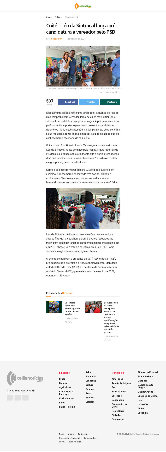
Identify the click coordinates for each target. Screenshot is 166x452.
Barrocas (117, 396)
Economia (90, 376)
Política (58, 17)
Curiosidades (66, 398)
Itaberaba (143, 404)
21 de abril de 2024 (76, 39)
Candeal (142, 380)
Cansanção (118, 400)
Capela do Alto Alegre (146, 386)
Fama (62, 402)
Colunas (89, 389)
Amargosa (117, 379)
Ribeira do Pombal (148, 372)
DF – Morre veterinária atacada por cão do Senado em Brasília (72, 308)
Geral (88, 393)
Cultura (89, 385)
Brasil (62, 379)
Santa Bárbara (145, 376)
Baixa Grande (119, 391)
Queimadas (118, 419)
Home (49, 17)
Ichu (140, 400)
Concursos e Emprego (66, 392)
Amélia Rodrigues (121, 383)
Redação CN (56, 39)
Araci (114, 387)
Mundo (63, 383)
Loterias (90, 402)
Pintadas (116, 415)
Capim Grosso (145, 391)
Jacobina (143, 413)
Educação (90, 380)
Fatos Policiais (67, 407)
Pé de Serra (118, 411)
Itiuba (141, 408)
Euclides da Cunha (148, 396)
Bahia (88, 372)
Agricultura (65, 387)
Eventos (89, 397)
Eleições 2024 (71, 17)
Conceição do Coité (119, 405)
